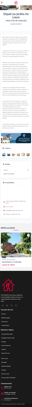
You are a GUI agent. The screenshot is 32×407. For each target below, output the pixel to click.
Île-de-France (4, 358)
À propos (3, 314)
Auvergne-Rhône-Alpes (7, 334)
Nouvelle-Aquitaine (6, 366)
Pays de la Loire (5, 373)
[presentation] (1, 250)
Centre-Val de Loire (6, 345)
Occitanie (3, 370)
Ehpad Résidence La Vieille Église (11, 262)
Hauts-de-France (5, 353)
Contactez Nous (5, 325)
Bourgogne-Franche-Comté (8, 338)
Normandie (4, 362)
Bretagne (3, 341)
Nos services (4, 321)
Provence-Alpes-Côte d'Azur (8, 377)
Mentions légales (5, 317)
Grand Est (3, 349)
